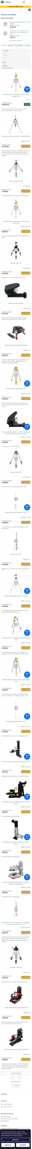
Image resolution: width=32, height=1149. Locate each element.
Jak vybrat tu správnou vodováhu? (9, 1129)
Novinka (6, 55)
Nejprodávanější (19, 45)
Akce (6, 53)
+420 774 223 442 (7, 1107)
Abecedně (27, 45)
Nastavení (15, 1140)
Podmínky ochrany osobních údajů (9, 1119)
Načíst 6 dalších (16, 1073)
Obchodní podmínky (6, 1117)
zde (21, 1135)
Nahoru (16, 1085)
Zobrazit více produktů (15, 40)
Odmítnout (8, 1145)
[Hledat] (21, 9)
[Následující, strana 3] (19, 1077)
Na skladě (7, 50)
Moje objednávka (5, 1121)
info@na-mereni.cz (7, 1104)
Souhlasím (23, 1145)
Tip (5, 57)
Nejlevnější (10, 45)
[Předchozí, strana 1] (12, 1077)
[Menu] (29, 9)
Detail (27, 104)
